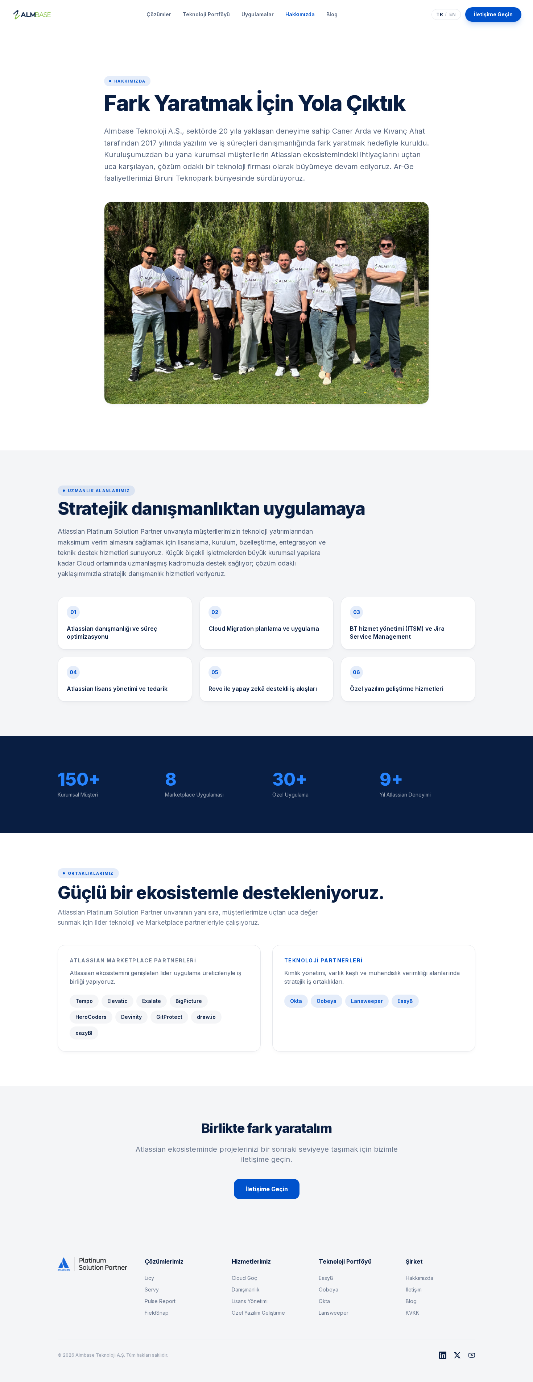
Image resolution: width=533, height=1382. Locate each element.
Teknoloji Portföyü (206, 14)
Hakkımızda (300, 14)
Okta (324, 1301)
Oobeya (328, 1289)
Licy (149, 1278)
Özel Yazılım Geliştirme (258, 1313)
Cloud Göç (244, 1278)
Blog (332, 14)
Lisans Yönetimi (250, 1301)
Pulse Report (160, 1301)
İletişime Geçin (493, 14)
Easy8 (326, 1278)
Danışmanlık (246, 1289)
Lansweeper (333, 1313)
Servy (152, 1289)
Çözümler (158, 14)
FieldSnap (157, 1313)
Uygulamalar (257, 14)
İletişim (414, 1289)
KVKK (412, 1313)
